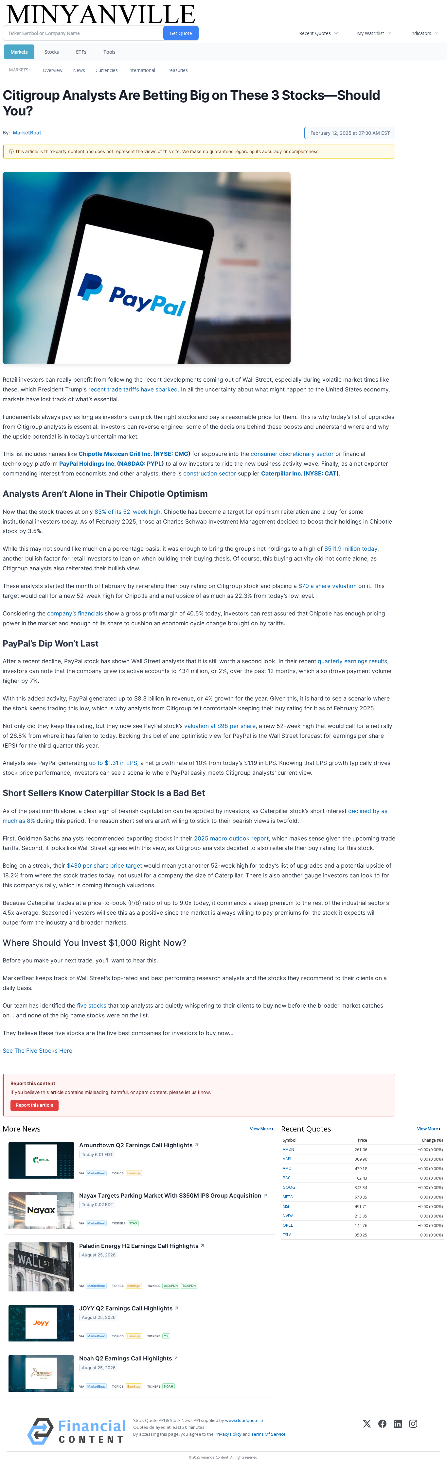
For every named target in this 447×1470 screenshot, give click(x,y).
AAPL (287, 1159)
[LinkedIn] (397, 1431)
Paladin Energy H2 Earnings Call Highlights (142, 1245)
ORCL (288, 1225)
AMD (287, 1168)
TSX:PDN (189, 1286)
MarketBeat (96, 1173)
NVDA (288, 1216)
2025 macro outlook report (231, 838)
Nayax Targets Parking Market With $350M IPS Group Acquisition (173, 1195)
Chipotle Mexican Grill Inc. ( (117, 453)
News (79, 70)
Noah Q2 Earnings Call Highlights (128, 1358)
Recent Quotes (315, 33)
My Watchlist (370, 33)
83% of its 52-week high (127, 511)
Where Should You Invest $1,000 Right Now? (95, 942)
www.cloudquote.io (244, 1420)
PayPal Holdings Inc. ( (89, 463)
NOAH (168, 1386)
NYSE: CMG (171, 453)
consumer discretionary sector (292, 453)
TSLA (287, 1234)
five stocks (91, 1005)
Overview (53, 70)
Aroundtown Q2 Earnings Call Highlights (139, 1145)
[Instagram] (413, 1431)
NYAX (133, 1223)
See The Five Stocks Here (37, 1050)
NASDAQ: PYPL (140, 463)
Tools (109, 52)
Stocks (52, 52)
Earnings (133, 1173)
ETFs (81, 52)
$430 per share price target (104, 865)
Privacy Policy (228, 1434)
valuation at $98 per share (220, 725)
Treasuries (177, 70)
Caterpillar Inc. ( (283, 473)
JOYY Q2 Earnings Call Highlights (129, 1308)
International (141, 70)
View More (260, 1129)
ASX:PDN (171, 1286)
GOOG (289, 1187)
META (288, 1197)
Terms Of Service (268, 1434)
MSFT (287, 1206)
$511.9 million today (350, 548)
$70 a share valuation (327, 585)
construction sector (209, 473)
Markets (19, 52)
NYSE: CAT (321, 473)
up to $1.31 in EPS (113, 762)
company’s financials (75, 613)
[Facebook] (382, 1431)
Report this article (34, 1105)
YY (166, 1336)
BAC (287, 1178)
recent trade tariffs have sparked (133, 389)
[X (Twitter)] (367, 1431)
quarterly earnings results (352, 661)
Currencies (107, 70)
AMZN (288, 1149)
